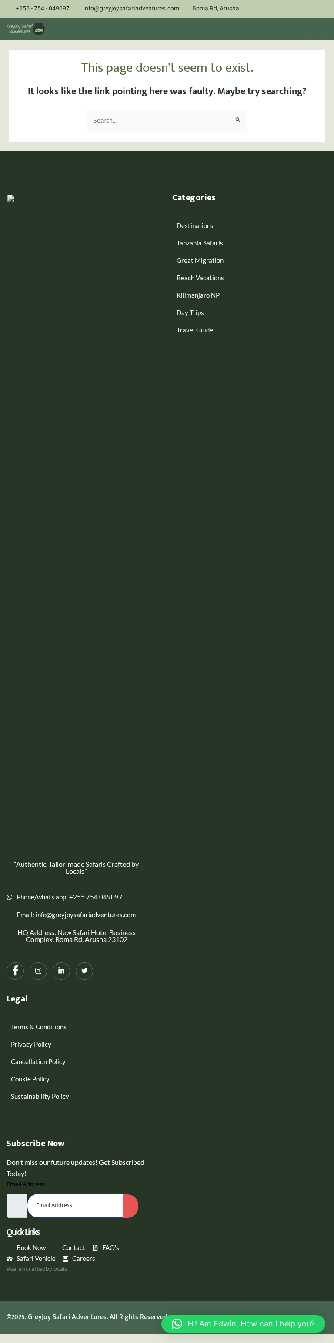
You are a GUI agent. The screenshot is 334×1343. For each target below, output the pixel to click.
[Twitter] (324, 8)
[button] (243, 1324)
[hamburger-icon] (317, 29)
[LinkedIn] (309, 8)
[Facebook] (279, 8)
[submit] (130, 1206)
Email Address (26, 1184)
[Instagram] (294, 8)
